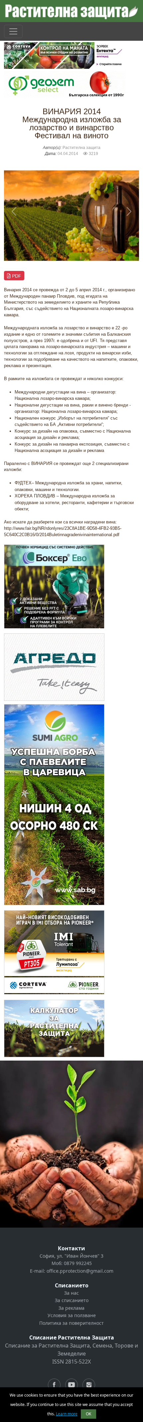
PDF (16, 276)
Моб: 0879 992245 (72, 1263)
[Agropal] (54, 1028)
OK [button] (88, 1414)
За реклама (71, 1308)
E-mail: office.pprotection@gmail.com (71, 1271)
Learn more (66, 1414)
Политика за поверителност (71, 1323)
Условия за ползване (72, 1315)
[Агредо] (54, 666)
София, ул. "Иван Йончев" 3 (71, 1256)
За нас (71, 1293)
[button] (14, 211)
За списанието (71, 1300)
